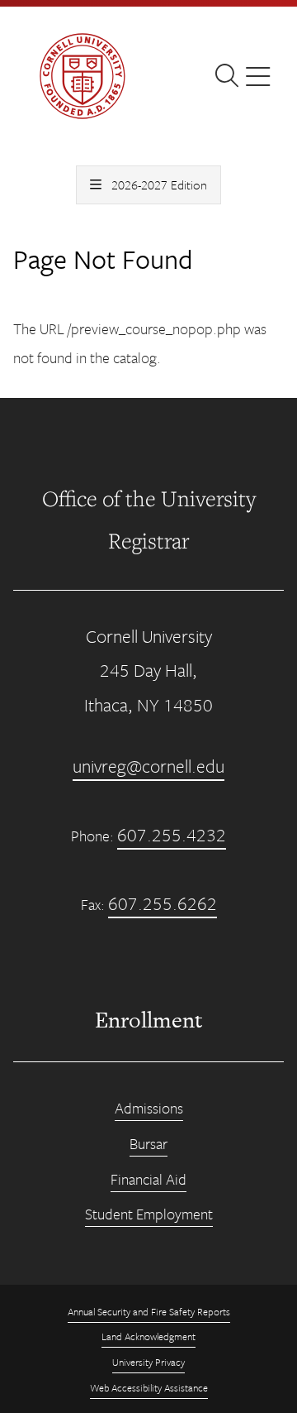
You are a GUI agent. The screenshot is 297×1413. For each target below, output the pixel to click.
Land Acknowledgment (148, 1336)
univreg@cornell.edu (148, 765)
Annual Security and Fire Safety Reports (149, 1311)
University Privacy (148, 1361)
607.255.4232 (171, 834)
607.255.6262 (162, 903)
